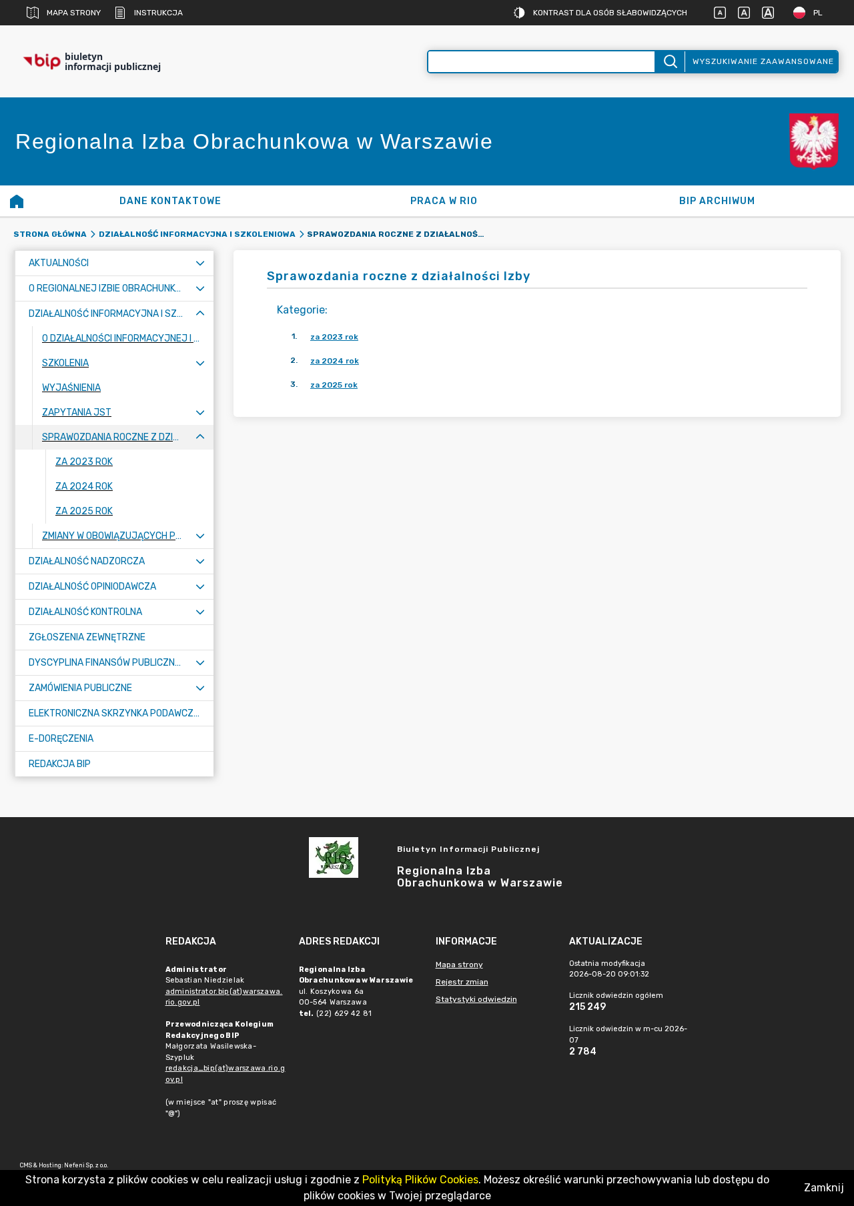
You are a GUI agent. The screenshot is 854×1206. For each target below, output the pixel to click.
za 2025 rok (334, 385)
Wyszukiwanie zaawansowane (763, 61)
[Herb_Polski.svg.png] (814, 141)
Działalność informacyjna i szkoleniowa (197, 234)
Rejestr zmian (462, 982)
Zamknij (824, 1187)
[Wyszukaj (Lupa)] (670, 61)
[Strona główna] (16, 200)
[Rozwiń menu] (200, 263)
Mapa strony (74, 12)
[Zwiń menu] (200, 314)
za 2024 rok (334, 361)
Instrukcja (158, 12)
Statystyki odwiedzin (476, 999)
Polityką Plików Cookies (420, 1179)
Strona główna (50, 234)
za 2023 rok (334, 337)
